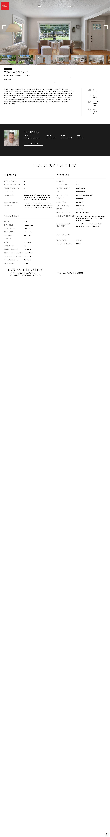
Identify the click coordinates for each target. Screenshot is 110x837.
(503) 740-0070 (51, 138)
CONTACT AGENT (33, 143)
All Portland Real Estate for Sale (22, 273)
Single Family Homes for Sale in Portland (25, 275)
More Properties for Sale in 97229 (70, 273)
